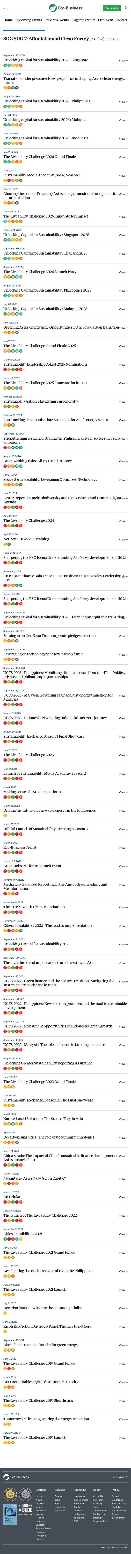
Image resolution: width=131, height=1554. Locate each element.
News (39, 1499)
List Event (105, 19)
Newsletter (80, 1496)
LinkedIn (78, 1510)
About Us (98, 1496)
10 (9, 180)
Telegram (79, 1517)
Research (60, 1510)
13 (13, 87)
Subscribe (112, 8)
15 (21, 277)
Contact (121, 19)
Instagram (79, 1514)
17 (17, 87)
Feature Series (43, 1528)
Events (58, 1496)
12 (21, 65)
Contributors (99, 1510)
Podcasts (41, 1510)
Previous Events (57, 19)
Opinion (40, 1503)
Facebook (79, 1503)
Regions (40, 1531)
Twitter (77, 1506)
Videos (39, 1506)
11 (17, 65)
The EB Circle (81, 1499)
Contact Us (99, 1514)
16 (13, 447)
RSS (76, 1521)
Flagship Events (83, 19)
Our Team (98, 1499)
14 (17, 277)
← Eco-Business (5, 8)
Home (8, 19)
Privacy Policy (119, 1510)
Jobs (57, 1499)
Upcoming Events (28, 19)
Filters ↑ (112, 39)
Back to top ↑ (120, 1477)
